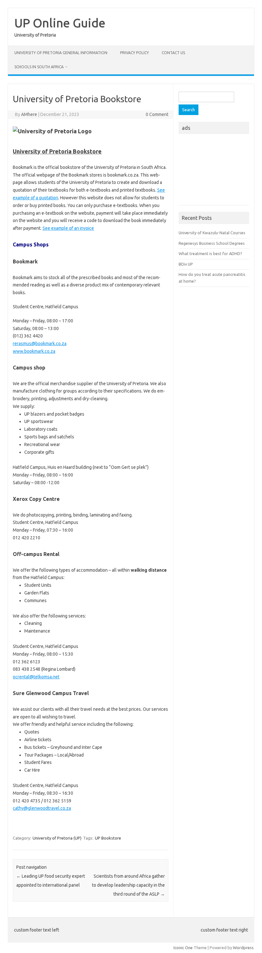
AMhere (29, 114)
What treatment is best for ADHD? (210, 253)
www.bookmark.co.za (34, 351)
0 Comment (157, 114)
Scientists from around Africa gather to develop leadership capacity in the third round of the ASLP (128, 885)
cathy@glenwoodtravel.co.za (42, 808)
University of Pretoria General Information (60, 53)
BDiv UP (186, 264)
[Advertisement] (214, 171)
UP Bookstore (108, 838)
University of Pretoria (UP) (57, 838)
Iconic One (183, 947)
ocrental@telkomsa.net (36, 676)
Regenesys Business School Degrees (212, 243)
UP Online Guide (59, 22)
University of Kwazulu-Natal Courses (212, 232)
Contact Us (173, 53)
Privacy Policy (134, 53)
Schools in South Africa (39, 67)
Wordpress (243, 947)
